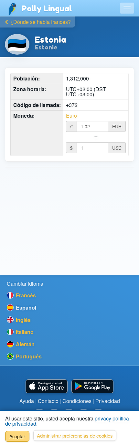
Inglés (23, 320)
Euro (71, 115)
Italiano (24, 331)
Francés (25, 295)
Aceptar (17, 436)
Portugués (28, 356)
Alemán (25, 344)
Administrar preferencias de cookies (75, 435)
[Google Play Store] (92, 386)
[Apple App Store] (47, 386)
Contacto (48, 401)
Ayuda (26, 401)
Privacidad (107, 401)
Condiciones (76, 401)
